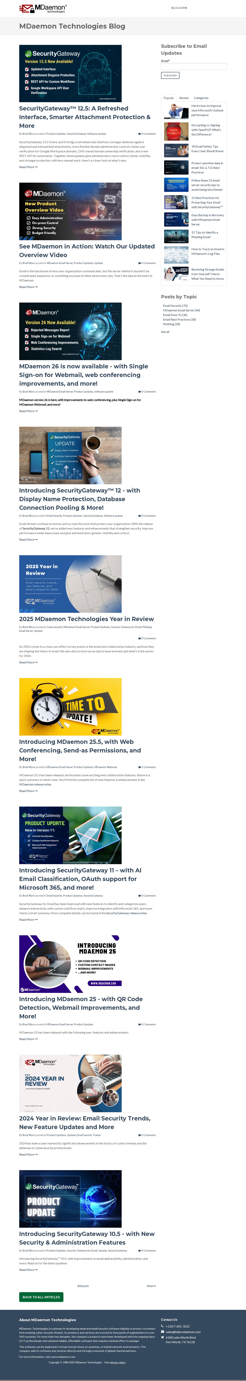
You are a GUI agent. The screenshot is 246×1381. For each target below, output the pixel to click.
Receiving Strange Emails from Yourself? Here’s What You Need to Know (207, 273)
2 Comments (148, 767)
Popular (169, 98)
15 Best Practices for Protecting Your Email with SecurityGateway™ (207, 202)
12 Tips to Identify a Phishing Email (204, 234)
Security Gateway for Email (126, 627)
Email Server (26, 630)
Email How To (175, 315)
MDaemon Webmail (105, 767)
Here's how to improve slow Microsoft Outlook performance (207, 110)
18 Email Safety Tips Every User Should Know (207, 148)
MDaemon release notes (35, 784)
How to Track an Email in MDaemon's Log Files (207, 251)
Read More (27, 167)
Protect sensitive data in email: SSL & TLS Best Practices (207, 167)
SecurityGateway (76, 133)
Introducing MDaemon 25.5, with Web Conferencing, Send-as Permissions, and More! (80, 750)
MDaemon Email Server (60, 263)
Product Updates (56, 133)
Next (150, 1286)
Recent (184, 98)
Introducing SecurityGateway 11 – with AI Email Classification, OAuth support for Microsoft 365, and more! (80, 879)
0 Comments (148, 133)
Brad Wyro (29, 133)
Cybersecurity (54, 627)
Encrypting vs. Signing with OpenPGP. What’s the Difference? (206, 129)
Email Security (54, 515)
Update (98, 263)
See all (165, 331)
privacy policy (117, 1362)
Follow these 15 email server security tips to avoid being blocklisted (206, 184)
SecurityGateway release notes (126, 913)
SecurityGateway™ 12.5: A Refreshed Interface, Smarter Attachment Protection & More (85, 117)
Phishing (147, 627)
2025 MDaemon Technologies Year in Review (86, 619)
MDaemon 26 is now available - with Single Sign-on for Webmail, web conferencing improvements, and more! (83, 375)
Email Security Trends (89, 1135)
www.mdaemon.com (63, 1356)
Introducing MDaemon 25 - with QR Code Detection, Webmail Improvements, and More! (81, 1008)
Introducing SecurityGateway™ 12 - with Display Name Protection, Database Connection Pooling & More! (79, 499)
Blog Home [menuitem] (179, 7)
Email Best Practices (179, 319)
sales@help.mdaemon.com (183, 1332)
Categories (201, 98)
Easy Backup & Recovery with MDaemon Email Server (207, 219)
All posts (83, 1286)
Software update (96, 133)
